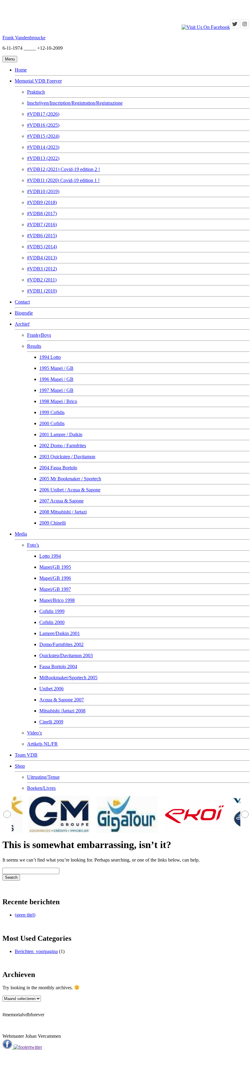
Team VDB (26, 755)
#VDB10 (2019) (43, 191)
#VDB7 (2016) (42, 224)
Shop (20, 766)
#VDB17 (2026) (43, 114)
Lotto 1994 (50, 556)
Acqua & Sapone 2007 (61, 699)
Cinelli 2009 (51, 721)
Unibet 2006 (51, 688)
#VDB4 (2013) (42, 257)
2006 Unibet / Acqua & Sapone (69, 489)
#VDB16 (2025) (43, 125)
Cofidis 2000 (52, 622)
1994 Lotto (50, 357)
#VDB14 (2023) (43, 147)
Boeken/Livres (41, 788)
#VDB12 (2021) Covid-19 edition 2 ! (63, 169)
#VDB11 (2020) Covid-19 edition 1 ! (63, 180)
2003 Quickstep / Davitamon (67, 456)
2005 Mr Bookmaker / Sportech (70, 478)
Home (21, 69)
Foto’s (33, 545)
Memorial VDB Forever (38, 80)
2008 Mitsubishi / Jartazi (63, 511)
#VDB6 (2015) (42, 235)
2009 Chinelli (52, 522)
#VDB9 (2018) (42, 202)
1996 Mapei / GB (56, 379)
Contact (22, 301)
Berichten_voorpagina (36, 951)
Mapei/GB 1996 (55, 578)
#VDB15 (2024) (43, 136)
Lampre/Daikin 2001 (59, 633)
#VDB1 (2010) (42, 290)
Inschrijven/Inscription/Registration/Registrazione (75, 103)
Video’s (34, 732)
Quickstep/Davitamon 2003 (66, 655)
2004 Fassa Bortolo (58, 467)
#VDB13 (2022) (43, 158)
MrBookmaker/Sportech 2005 (68, 677)
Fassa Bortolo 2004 (58, 666)
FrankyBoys (39, 335)
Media (21, 534)
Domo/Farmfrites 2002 (61, 644)
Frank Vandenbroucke (23, 37)
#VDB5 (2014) (42, 246)
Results (34, 346)
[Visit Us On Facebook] (206, 27)
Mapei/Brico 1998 (57, 600)
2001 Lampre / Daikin (60, 434)
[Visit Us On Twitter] (235, 27)
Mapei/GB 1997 (55, 589)
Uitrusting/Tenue (43, 777)
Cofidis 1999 (52, 611)
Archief (22, 324)
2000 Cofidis (52, 423)
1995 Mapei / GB (56, 368)
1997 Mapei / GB (56, 390)
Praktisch (36, 92)
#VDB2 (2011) (42, 279)
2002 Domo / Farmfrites (62, 445)
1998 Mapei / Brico (58, 401)
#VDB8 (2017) (42, 213)
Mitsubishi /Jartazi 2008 (62, 710)
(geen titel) (25, 914)
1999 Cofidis (52, 412)
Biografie (24, 313)
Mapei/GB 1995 (55, 567)
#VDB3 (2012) (42, 268)
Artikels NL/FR (42, 743)
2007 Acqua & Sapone (61, 500)
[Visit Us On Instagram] (245, 27)
